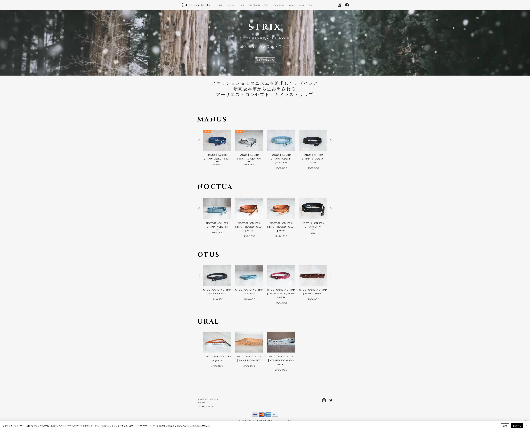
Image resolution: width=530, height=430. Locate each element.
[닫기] (526, 425)
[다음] (331, 140)
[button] (339, 5)
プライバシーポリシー (200, 425)
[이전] (199, 140)
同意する (517, 425)
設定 (505, 425)
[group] (265, 150)
